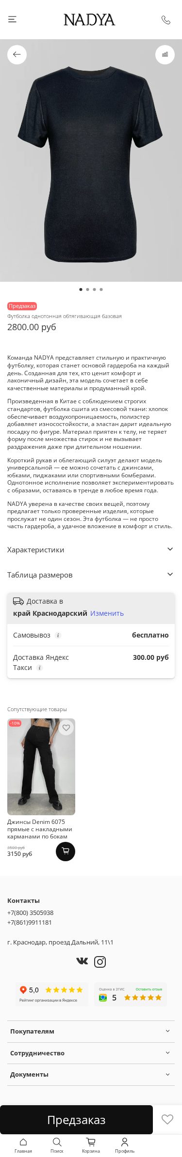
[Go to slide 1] (81, 289)
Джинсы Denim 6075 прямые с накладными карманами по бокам (39, 829)
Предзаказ (76, 1119)
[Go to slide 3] (94, 289)
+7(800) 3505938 (30, 912)
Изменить (107, 613)
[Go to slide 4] (101, 289)
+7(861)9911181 (29, 922)
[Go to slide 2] (87, 289)
